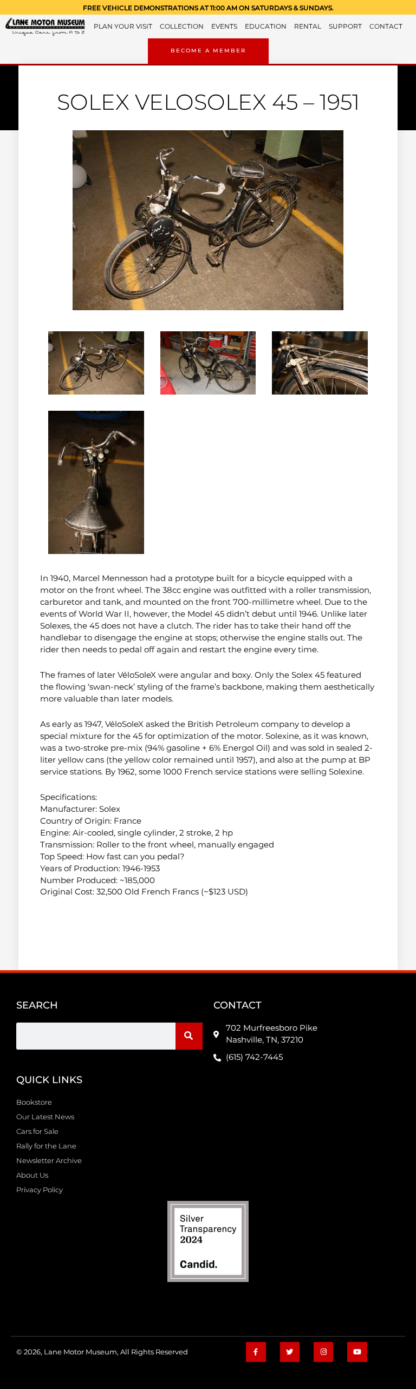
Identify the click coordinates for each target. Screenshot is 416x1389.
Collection (182, 26)
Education (266, 26)
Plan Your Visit (123, 26)
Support (345, 26)
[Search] (189, 1036)
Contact (385, 26)
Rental (307, 26)
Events (224, 26)
